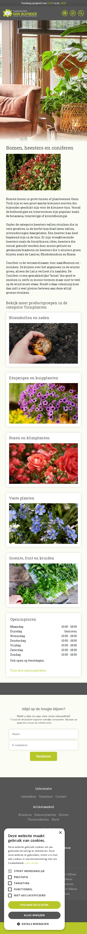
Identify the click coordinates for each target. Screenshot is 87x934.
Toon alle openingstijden (28, 670)
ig (73, 13)
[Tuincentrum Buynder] (20, 13)
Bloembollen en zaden (29, 317)
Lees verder (32, 863)
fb (65, 13)
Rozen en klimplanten (29, 437)
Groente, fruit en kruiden (31, 558)
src (81, 13)
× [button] (60, 832)
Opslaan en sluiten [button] (34, 905)
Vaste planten (21, 498)
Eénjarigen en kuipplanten (33, 377)
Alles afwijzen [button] (34, 915)
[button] (34, 924)
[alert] (34, 879)
